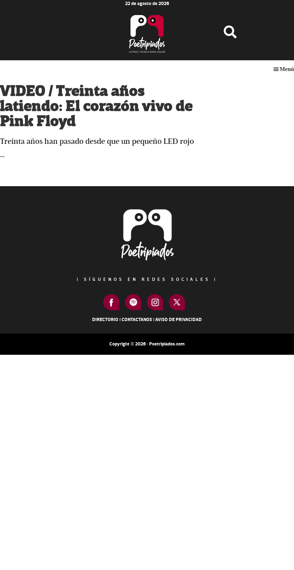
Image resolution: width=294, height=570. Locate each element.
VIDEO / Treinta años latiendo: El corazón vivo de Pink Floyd (96, 106)
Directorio (105, 319)
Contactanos (137, 319)
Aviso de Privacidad (178, 319)
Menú (287, 69)
